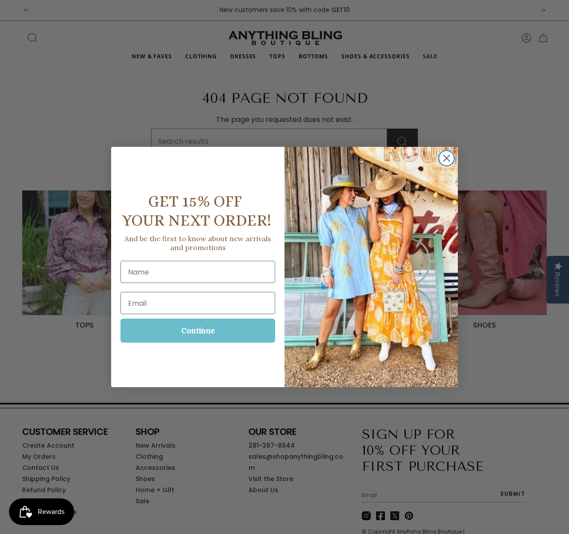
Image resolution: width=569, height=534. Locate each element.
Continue (198, 330)
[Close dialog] (446, 158)
